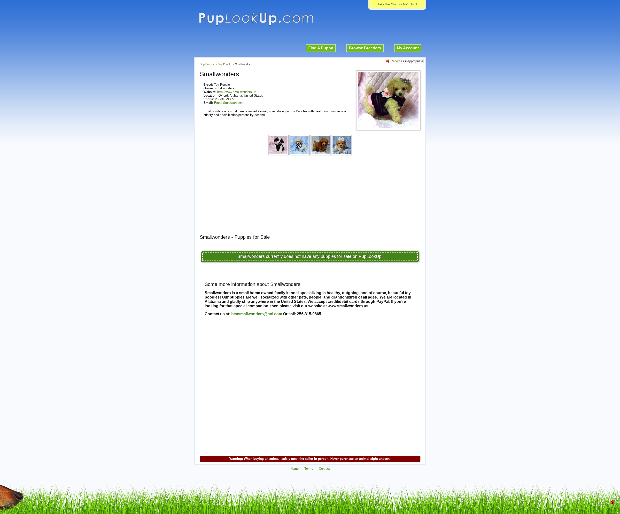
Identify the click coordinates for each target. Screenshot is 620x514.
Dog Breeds (207, 64)
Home (294, 468)
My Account (408, 48)
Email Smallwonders (228, 103)
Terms (308, 468)
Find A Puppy (320, 48)
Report (395, 61)
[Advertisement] (310, 197)
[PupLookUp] (256, 25)
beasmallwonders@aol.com (256, 314)
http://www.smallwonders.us (236, 92)
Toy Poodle (224, 64)
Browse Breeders (365, 48)
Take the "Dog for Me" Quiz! (397, 4)
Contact (324, 468)
